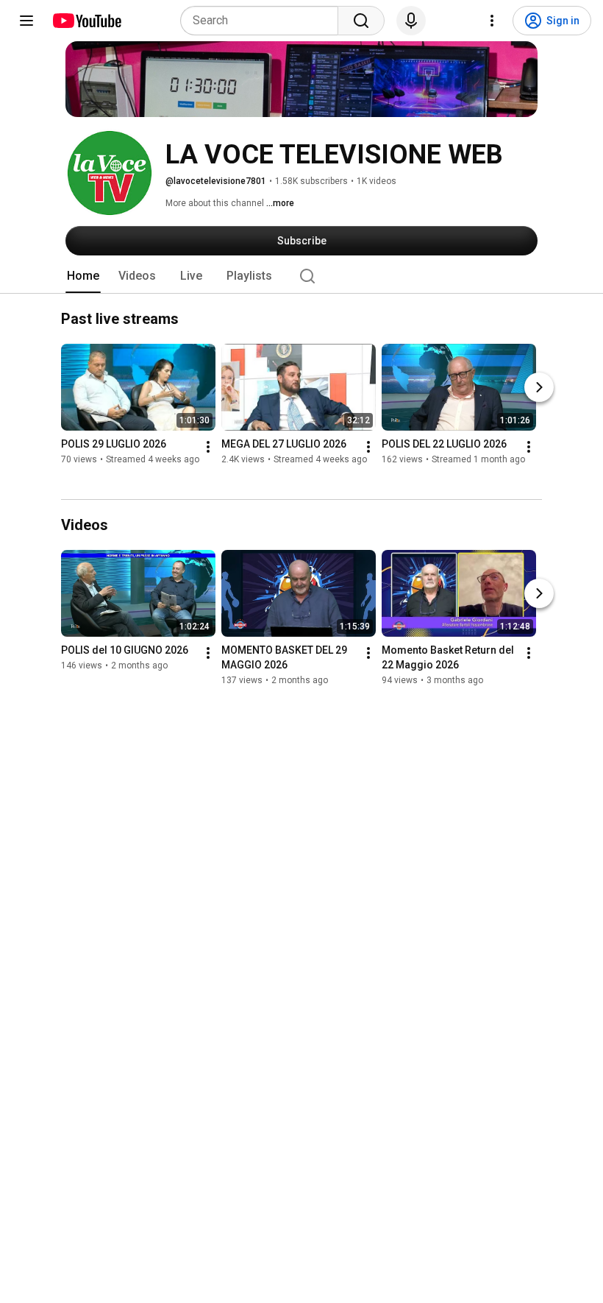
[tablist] (301, 276)
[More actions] (208, 447)
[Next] (539, 388)
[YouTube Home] (86, 20)
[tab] (83, 276)
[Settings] (492, 20)
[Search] (361, 20)
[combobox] (264, 20)
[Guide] (26, 20)
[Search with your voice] (411, 20)
